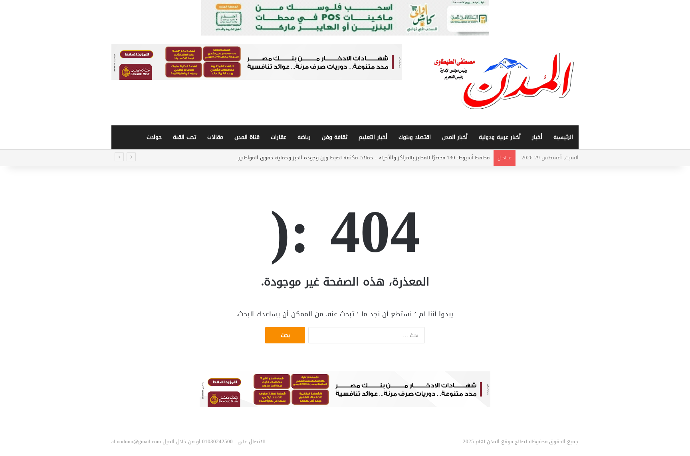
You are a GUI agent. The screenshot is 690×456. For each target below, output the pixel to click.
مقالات (215, 137)
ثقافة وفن (334, 137)
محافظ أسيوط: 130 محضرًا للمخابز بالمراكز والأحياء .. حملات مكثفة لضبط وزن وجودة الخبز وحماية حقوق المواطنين (363, 158)
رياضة (304, 137)
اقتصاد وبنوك (415, 137)
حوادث (154, 137)
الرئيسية (563, 137)
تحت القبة (184, 137)
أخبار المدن (455, 137)
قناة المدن (247, 137)
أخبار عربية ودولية (500, 137)
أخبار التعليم (373, 137)
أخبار (537, 137)
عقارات (278, 137)
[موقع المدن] (505, 80)
